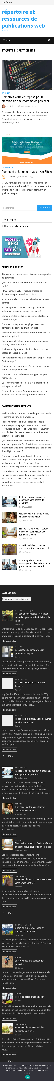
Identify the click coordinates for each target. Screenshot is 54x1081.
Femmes (19, 804)
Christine (13, 106)
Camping (19, 925)
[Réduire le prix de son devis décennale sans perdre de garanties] (9, 497)
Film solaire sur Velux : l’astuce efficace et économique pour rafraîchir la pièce (33, 531)
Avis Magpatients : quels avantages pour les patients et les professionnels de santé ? (35, 563)
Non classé (21, 679)
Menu (8, 40)
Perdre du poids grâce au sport (29, 996)
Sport (18, 958)
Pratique (28, 611)
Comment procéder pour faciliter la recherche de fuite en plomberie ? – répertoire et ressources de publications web (26, 459)
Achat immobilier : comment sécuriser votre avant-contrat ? (34, 547)
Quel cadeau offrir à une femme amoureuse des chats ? (34, 515)
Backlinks (6, 413)
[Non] (50, 1071)
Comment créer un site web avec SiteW (27, 172)
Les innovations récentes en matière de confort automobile (23, 482)
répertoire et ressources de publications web (23, 18)
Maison (19, 611)
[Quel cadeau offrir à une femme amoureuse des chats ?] (9, 514)
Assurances (21, 768)
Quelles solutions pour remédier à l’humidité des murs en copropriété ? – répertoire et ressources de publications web (27, 444)
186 (9, 755)
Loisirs (29, 925)
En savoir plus (9, 641)
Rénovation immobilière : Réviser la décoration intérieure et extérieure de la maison (25, 432)
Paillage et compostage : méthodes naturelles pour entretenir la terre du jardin (32, 617)
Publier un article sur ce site (15, 226)
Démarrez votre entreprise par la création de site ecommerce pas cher (25, 99)
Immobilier (20, 876)
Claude (12, 177)
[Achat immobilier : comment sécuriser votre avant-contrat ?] (9, 545)
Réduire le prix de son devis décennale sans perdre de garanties (32, 500)
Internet (6, 93)
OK (27, 1077)
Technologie (7, 167)
